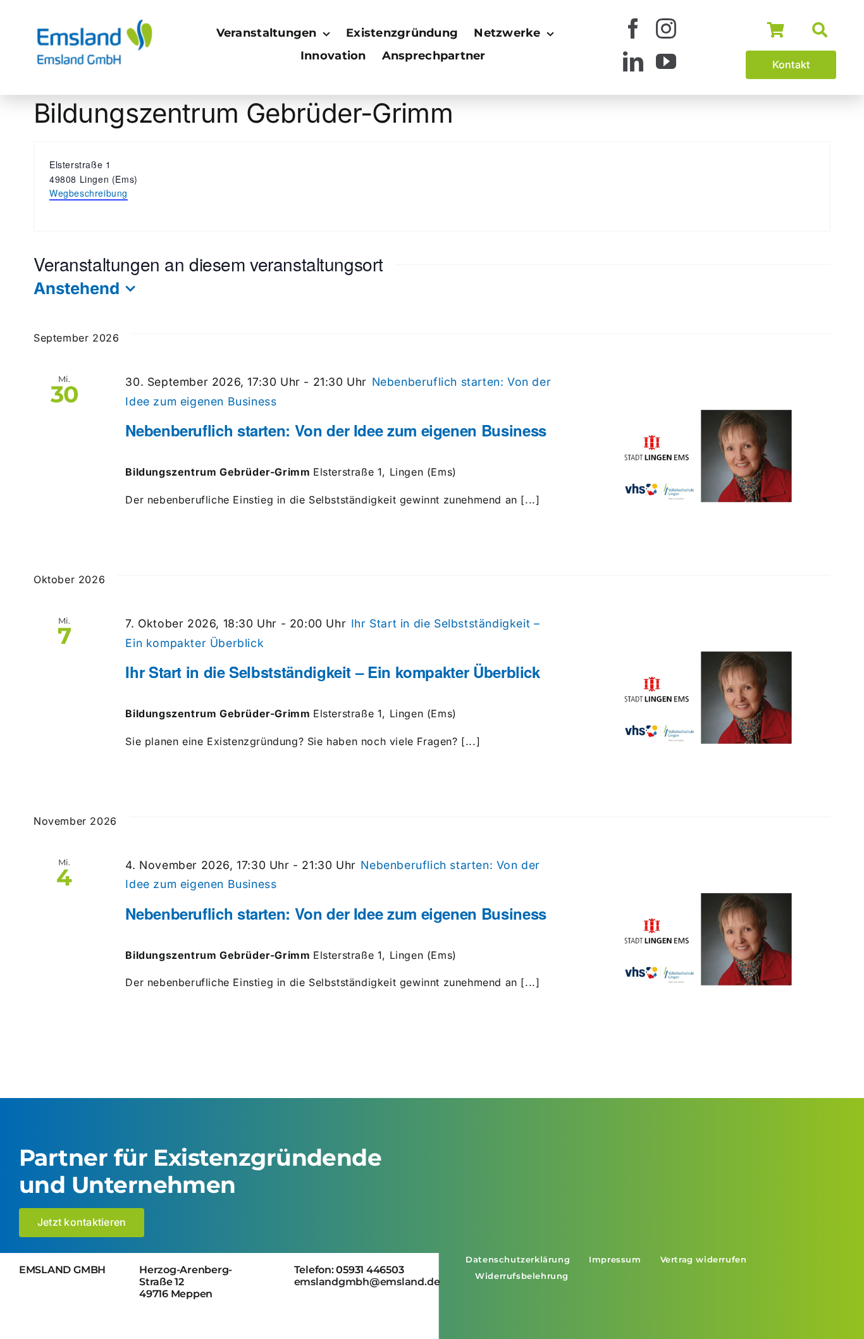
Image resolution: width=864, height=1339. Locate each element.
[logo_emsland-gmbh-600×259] (95, 22)
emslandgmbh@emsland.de (367, 1282)
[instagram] (666, 28)
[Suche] (824, 30)
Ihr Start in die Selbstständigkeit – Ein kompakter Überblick (332, 671)
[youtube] (666, 61)
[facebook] (633, 28)
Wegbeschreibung (88, 193)
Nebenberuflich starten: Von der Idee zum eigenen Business (335, 430)
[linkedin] (633, 61)
